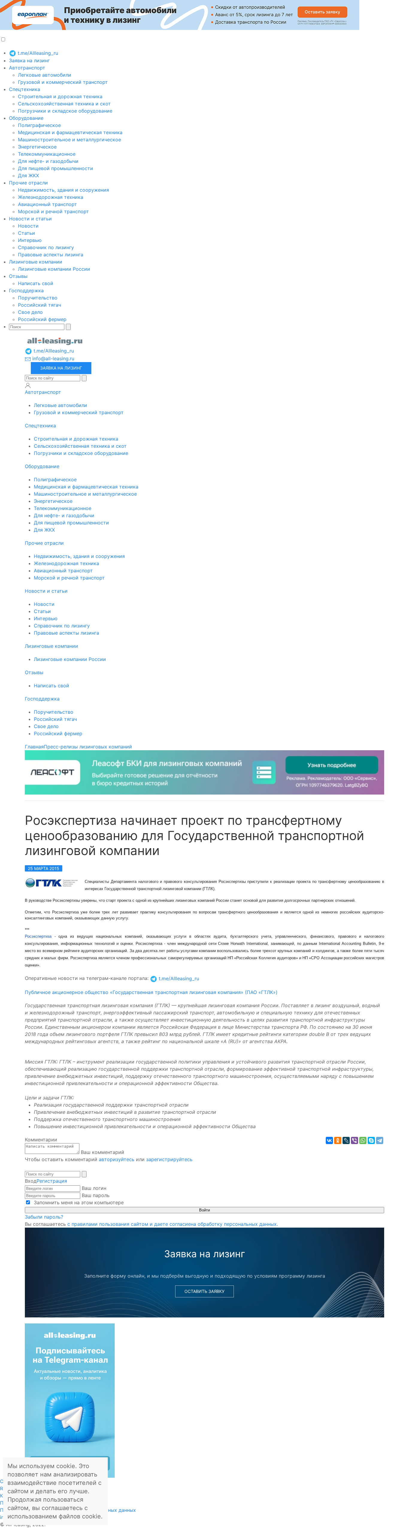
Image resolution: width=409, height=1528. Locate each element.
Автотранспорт (27, 68)
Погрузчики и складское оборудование (65, 111)
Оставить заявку (204, 1291)
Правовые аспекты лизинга (50, 255)
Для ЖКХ (28, 175)
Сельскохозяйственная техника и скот (64, 104)
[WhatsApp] (362, 1140)
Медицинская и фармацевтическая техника (70, 132)
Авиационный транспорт (47, 204)
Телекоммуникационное (46, 154)
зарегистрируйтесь (169, 1159)
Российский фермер (42, 319)
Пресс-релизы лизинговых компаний (88, 747)
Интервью (30, 240)
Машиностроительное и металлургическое (69, 140)
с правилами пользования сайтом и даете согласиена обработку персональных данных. (172, 1224)
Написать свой (35, 283)
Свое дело (30, 312)
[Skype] (371, 1140)
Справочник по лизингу (46, 247)
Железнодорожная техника (50, 197)
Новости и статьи (30, 219)
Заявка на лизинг (29, 60)
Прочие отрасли (28, 183)
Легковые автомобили (44, 75)
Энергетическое (37, 147)
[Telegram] (379, 1140)
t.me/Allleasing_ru (37, 53)
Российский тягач (39, 305)
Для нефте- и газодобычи (48, 161)
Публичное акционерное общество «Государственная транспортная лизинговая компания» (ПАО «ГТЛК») (151, 992)
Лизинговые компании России (54, 269)
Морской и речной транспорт (53, 211)
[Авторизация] (28, 385)
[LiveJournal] (346, 1140)
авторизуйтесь (116, 1159)
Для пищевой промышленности (55, 168)
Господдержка (26, 291)
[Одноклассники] (337, 1140)
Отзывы (18, 276)
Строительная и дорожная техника (60, 96)
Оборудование (26, 118)
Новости (28, 226)
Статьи (26, 233)
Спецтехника (24, 89)
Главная (34, 747)
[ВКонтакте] (329, 1140)
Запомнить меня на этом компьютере (78, 1202)
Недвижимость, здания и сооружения (63, 190)
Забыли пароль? (44, 1217)
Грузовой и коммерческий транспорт (63, 82)
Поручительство (37, 298)
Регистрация (52, 1181)
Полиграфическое (39, 125)
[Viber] (354, 1140)
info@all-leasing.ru (52, 358)
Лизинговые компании (35, 262)
